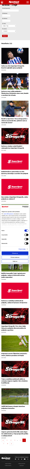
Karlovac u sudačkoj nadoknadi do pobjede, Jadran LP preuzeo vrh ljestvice (14, 302)
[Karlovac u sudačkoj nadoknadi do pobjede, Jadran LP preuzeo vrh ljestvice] (15, 291)
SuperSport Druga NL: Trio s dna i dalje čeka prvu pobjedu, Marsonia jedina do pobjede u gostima (13, 328)
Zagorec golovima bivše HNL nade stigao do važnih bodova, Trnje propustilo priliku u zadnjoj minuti (14, 434)
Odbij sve (15, 261)
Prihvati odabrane (15, 257)
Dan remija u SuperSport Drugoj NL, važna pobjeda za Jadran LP (14, 198)
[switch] (26, 235)
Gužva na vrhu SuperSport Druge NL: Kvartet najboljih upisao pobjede (12, 67)
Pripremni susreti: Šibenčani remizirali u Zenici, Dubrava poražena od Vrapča (14, 355)
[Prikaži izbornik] (28, 2)
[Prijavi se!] (2, 2)
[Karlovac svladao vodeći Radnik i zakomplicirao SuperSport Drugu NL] (15, 136)
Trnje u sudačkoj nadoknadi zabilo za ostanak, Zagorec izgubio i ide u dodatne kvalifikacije (14, 381)
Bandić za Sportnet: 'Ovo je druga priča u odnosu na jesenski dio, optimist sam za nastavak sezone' (14, 121)
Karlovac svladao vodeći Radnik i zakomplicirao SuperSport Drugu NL (12, 147)
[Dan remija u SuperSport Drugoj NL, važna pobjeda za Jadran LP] (15, 187)
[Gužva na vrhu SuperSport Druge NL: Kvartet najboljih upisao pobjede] (15, 56)
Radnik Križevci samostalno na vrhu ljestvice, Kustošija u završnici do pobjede (14, 173)
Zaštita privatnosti (21, 463)
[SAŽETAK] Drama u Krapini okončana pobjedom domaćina (13, 407)
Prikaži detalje (22, 249)
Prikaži (5, 36)
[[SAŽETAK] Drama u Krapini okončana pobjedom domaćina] (15, 396)
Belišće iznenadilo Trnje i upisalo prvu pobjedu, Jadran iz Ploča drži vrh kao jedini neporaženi (13, 275)
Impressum (22, 465)
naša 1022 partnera (9, 213)
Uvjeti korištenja (8, 463)
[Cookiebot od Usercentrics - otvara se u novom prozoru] (22, 207)
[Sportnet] (14, 2)
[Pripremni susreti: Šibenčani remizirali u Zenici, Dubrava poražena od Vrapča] (15, 343)
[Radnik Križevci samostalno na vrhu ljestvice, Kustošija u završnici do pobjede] (15, 161)
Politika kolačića (8, 465)
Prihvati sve (15, 253)
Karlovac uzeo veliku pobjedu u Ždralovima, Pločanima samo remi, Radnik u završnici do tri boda (14, 93)
